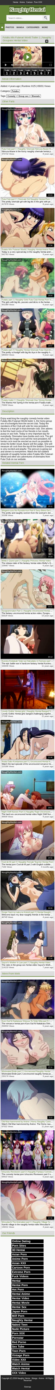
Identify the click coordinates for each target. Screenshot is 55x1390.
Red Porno (19, 1342)
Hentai (15, 2)
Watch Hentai (21, 1368)
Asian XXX (19, 1263)
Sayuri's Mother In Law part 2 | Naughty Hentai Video (26, 962)
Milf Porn (18, 1315)
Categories (33, 27)
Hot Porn (18, 1289)
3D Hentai (18, 1250)
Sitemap (27, 1387)
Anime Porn (20, 1258)
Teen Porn (19, 1350)
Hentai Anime (21, 1293)
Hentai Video (20, 1298)
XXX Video (19, 1372)
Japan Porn (19, 1311)
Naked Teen (20, 1324)
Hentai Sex (19, 1307)
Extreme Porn (21, 1272)
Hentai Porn (20, 1285)
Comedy (11, 96)
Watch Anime (21, 1364)
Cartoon (29, 2)
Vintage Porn (20, 1355)
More (45, 27)
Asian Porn (19, 1254)
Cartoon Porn (21, 1267)
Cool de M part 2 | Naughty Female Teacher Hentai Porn (27, 862)
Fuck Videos (20, 1276)
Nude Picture (20, 1329)
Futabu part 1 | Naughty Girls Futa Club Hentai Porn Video (28, 299)
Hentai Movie (20, 1302)
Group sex (23, 96)
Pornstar (18, 1337)
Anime (22, 2)
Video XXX (19, 1359)
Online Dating (21, 1241)
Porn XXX (38, 2)
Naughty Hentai (22, 1320)
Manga (20, 27)
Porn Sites (19, 1245)
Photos (10, 27)
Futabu (15, 91)
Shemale (36, 96)
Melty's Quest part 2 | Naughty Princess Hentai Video (26, 560)
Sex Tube (18, 1346)
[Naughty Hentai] (27, 13)
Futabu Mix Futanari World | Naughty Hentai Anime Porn (27, 249)
